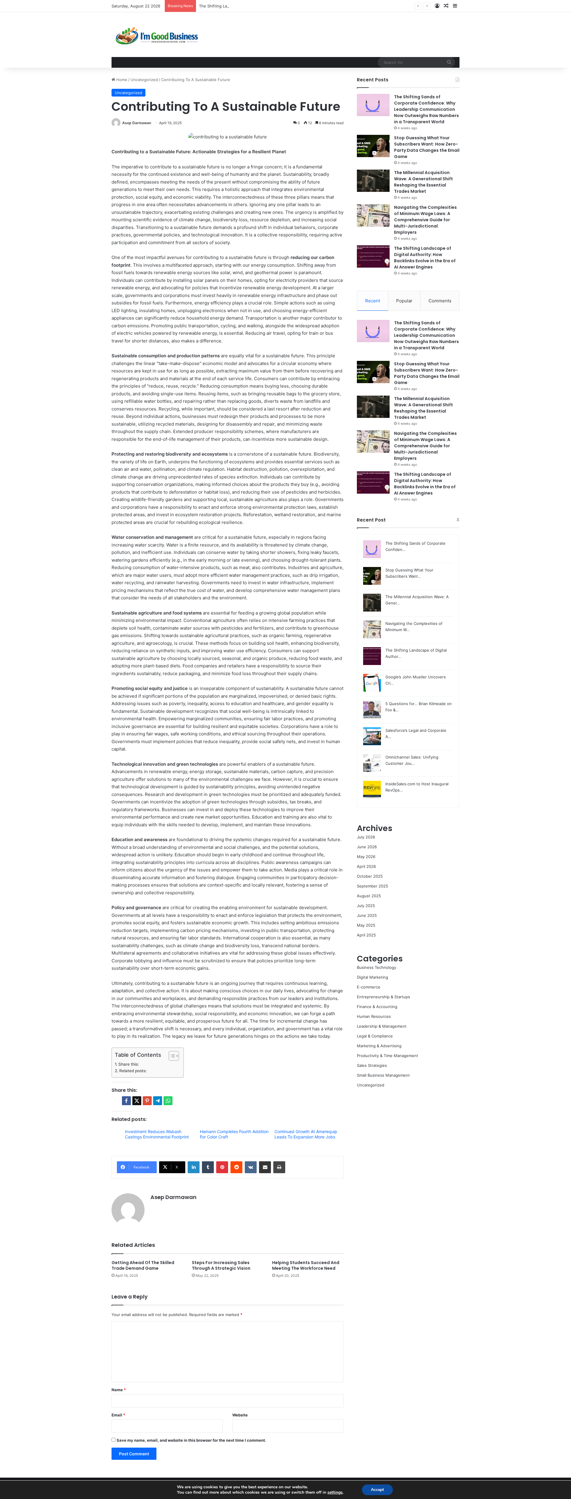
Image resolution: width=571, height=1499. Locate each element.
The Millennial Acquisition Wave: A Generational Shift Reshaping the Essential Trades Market (423, 182)
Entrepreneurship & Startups (383, 996)
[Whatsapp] (168, 1100)
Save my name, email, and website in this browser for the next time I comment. (191, 1440)
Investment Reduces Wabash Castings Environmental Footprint (157, 1134)
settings (335, 1492)
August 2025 (369, 895)
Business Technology (376, 967)
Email (118, 1415)
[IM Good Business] (156, 34)
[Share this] (126, 1100)
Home (121, 79)
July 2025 (366, 905)
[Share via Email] (265, 1167)
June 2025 (367, 915)
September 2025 (372, 886)
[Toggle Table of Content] (171, 1056)
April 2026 (366, 866)
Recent (372, 301)
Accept (377, 1489)
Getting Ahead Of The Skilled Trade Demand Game (143, 1265)
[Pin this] (147, 1100)
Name (119, 1389)
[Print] (279, 1167)
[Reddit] (236, 1167)
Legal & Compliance (375, 1036)
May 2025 (366, 925)
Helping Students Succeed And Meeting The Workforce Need (305, 1265)
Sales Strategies (372, 1065)
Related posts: (133, 1070)
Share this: (128, 1064)
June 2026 (367, 846)
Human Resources (374, 1016)
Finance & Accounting (377, 1006)
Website (240, 1415)
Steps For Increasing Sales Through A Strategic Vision (221, 1265)
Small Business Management (383, 1075)
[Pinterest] (222, 1167)
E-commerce (368, 987)
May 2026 (366, 856)
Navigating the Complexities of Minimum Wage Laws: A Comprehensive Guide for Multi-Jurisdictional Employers (425, 219)
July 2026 (366, 837)
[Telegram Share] (157, 1100)
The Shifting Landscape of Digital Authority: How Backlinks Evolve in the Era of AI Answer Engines (290, 6)
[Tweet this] (136, 1100)
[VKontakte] (251, 1167)
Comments (440, 301)
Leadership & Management (382, 1026)
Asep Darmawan (136, 123)
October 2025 (370, 876)
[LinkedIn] (194, 1167)
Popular (404, 301)
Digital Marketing (372, 977)
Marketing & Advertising (379, 1045)
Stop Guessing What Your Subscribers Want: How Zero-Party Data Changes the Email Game (426, 147)
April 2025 (366, 935)
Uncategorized (144, 79)
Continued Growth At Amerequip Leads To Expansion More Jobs (305, 1134)
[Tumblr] (208, 1167)
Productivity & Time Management (387, 1055)
